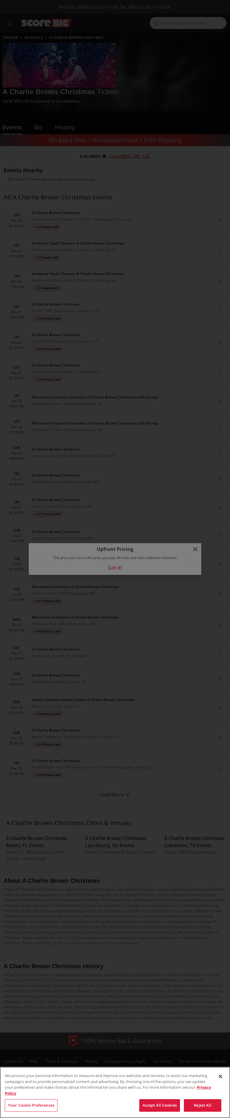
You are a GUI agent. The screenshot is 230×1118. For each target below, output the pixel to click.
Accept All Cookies (160, 1105)
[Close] (220, 1076)
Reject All (202, 1105)
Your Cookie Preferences (31, 1105)
